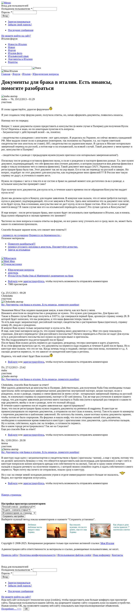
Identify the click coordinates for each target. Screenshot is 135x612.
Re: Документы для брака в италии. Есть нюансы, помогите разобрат (40, 304)
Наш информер (101, 555)
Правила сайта (9, 555)
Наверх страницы (11, 494)
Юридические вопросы (46, 74)
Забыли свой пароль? (20, 24)
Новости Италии (17, 44)
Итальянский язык (18, 56)
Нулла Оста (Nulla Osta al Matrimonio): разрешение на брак (40, 275)
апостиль (13, 272)
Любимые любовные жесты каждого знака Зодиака (35, 528)
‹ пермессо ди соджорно (14, 235)
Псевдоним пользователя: (16, 8)
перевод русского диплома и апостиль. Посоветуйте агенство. (43, 246)
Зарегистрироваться (19, 21)
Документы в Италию (20, 59)
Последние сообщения (20, 30)
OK (26, 609)
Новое (11, 47)
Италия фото (15, 53)
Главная (5, 74)
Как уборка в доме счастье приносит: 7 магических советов (121, 527)
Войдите (13, 281)
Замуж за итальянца (19, 249)
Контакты (117, 555)
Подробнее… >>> (11, 608)
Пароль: (6, 12)
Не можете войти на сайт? (16, 35)
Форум (12, 50)
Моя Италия (107, 543)
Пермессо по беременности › (45, 235)
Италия (26, 74)
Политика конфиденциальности (38, 555)
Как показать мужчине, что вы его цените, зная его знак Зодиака (78, 528)
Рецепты (13, 62)
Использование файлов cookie (74, 555)
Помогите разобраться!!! (21, 243)
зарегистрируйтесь (33, 281)
